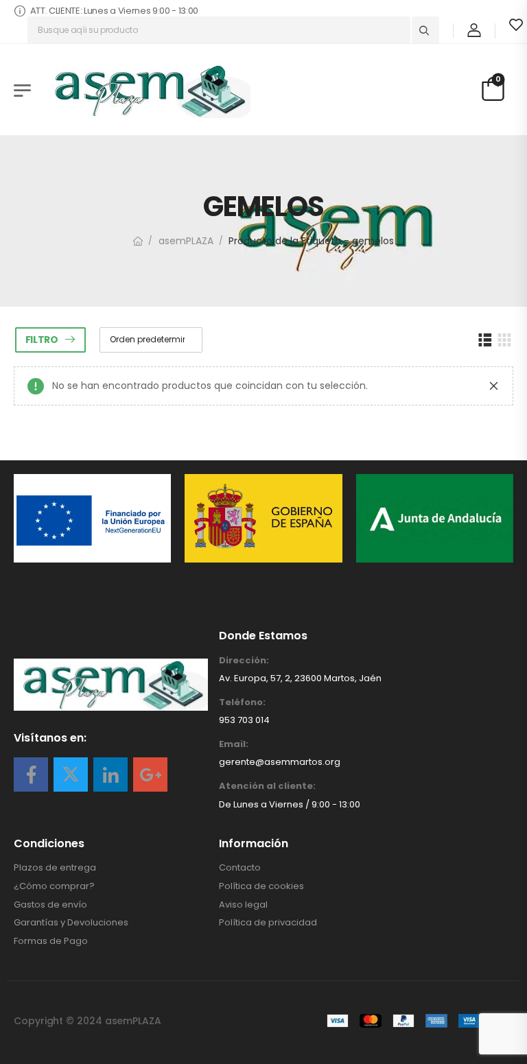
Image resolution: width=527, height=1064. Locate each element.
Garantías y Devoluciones (71, 922)
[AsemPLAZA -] (147, 90)
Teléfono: (242, 702)
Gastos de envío (50, 904)
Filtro (41, 339)
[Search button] (425, 30)
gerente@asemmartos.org (279, 761)
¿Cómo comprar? (54, 886)
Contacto (240, 867)
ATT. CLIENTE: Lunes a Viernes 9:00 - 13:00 (114, 10)
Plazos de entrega (55, 867)
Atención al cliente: (267, 786)
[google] (150, 774)
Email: (233, 744)
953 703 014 (244, 719)
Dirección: (244, 660)
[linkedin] (110, 774)
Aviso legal (243, 904)
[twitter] (71, 774)
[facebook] (31, 774)
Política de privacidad (268, 922)
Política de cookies (261, 886)
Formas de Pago (51, 941)
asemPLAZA (186, 241)
